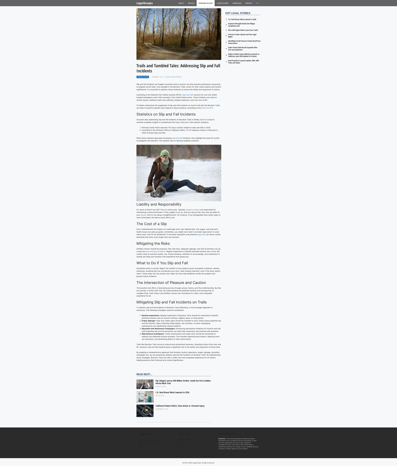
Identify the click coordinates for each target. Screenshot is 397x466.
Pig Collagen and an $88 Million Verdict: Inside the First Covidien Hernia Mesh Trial (183, 382)
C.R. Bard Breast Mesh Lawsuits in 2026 (172, 392)
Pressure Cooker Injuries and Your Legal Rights (242, 35)
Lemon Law (237, 3)
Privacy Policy (184, 439)
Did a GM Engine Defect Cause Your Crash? (243, 30)
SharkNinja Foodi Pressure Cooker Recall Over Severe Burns (244, 42)
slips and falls (188, 95)
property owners (193, 210)
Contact (248, 3)
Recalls (191, 3)
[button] (257, 3)
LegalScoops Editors (174, 77)
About (181, 3)
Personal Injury (206, 3)
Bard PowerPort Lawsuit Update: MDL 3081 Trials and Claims (243, 61)
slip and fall (177, 138)
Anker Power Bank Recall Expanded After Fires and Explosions (242, 48)
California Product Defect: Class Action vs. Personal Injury (180, 405)
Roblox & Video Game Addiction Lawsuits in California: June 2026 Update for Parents (243, 55)
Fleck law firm (207, 108)
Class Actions (222, 3)
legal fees (201, 234)
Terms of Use (184, 441)
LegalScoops (144, 3)
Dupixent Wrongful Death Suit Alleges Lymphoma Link (241, 24)
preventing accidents (156, 251)
